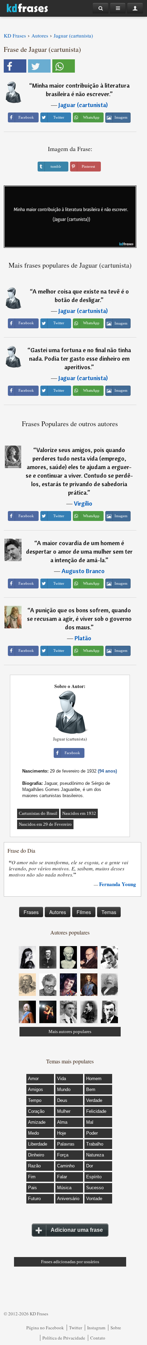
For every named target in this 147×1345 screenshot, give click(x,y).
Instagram (96, 1328)
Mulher (63, 1111)
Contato (97, 1338)
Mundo (63, 1089)
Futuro (34, 1198)
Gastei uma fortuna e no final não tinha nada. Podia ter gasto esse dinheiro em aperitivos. (80, 358)
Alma (62, 1122)
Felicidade (96, 1111)
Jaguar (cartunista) (83, 105)
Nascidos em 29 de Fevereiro (45, 824)
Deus (62, 1100)
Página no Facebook (45, 1328)
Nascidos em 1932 (79, 813)
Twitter (75, 1328)
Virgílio (83, 503)
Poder (92, 1133)
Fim (32, 1176)
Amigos (35, 1089)
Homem (94, 1078)
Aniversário (68, 1198)
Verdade (94, 1100)
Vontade (94, 1198)
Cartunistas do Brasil (38, 813)
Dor (89, 1165)
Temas (109, 912)
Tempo (34, 1100)
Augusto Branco (83, 571)
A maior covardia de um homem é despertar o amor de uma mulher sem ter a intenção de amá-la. (79, 551)
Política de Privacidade (63, 1338)
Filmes (84, 912)
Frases (31, 912)
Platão (83, 638)
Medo (33, 1133)
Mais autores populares (70, 1031)
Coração (36, 1111)
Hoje (61, 1133)
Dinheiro (36, 1154)
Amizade (36, 1122)
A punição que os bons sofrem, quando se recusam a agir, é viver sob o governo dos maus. (79, 618)
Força (62, 1154)
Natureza (95, 1154)
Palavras (66, 1144)
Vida (61, 1078)
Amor (33, 1078)
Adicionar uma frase (77, 1230)
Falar (62, 1176)
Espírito (94, 1176)
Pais (32, 1187)
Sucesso (95, 1187)
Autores (57, 912)
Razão (34, 1165)
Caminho (66, 1165)
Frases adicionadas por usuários (70, 1261)
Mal (89, 1122)
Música (64, 1187)
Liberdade (37, 1144)
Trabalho (94, 1144)
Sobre (115, 1328)
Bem (90, 1089)
